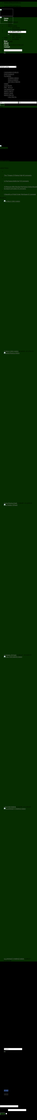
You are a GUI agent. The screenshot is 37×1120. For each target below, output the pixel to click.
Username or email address (9, 1104)
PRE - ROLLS (8, 87)
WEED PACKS (13, 33)
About (6, 43)
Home (6, 18)
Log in (2, 1114)
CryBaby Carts (5, 155)
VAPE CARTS (16, 31)
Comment (32, 194)
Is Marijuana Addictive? (12, 181)
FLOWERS (15, 39)
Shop (6, 20)
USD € (7, 1092)
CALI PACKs (16, 35)
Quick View (4, 148)
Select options (5, 160)
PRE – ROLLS (16, 37)
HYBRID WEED (13, 78)
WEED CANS (12, 26)
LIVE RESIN (16, 28)
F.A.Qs (6, 45)
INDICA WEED (13, 80)
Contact (7, 47)
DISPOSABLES (13, 22)
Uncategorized (9, 89)
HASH (10, 24)
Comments (27, 175)
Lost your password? (7, 1117)
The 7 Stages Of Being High (13, 175)
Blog (5, 41)
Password (4, 1110)
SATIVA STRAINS (14, 82)
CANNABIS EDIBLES (19, 29)
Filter (2, 104)
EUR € (9, 1095)
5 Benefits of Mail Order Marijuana (16, 194)
